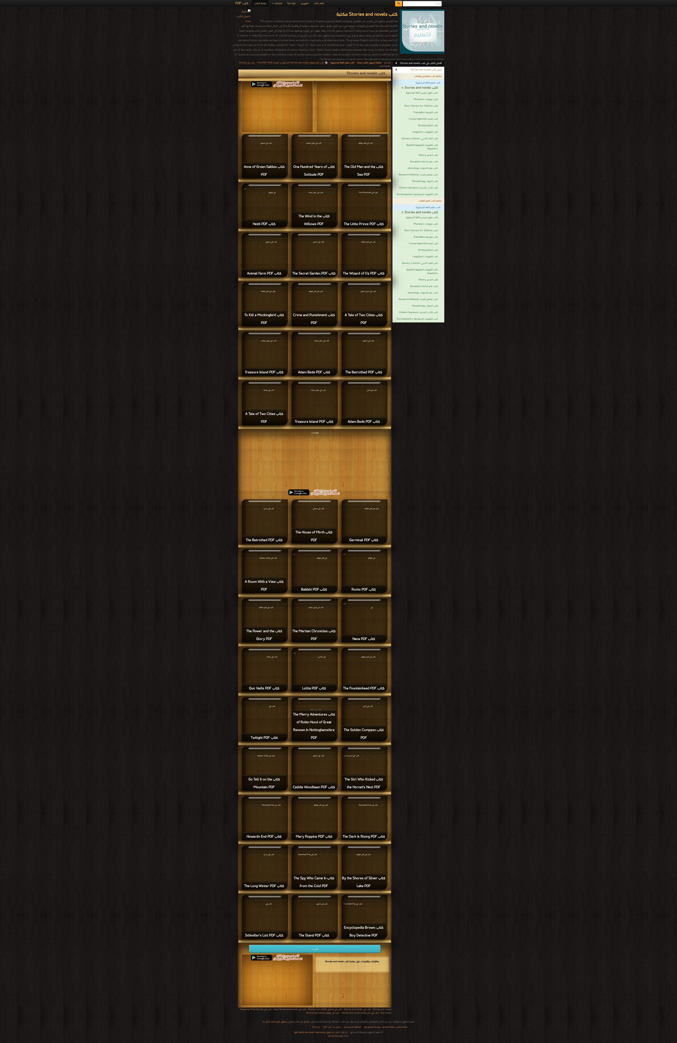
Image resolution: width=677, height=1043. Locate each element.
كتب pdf (327, 1027)
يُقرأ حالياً (291, 3)
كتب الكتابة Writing (428, 125)
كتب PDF (241, 3)
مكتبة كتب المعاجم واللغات (428, 76)
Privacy (316, 1027)
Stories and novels (382, 1009)
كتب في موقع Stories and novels (322, 1013)
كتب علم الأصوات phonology (423, 168)
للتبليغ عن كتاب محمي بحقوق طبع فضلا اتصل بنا (285, 1022)
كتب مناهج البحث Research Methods (418, 175)
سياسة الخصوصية (372, 1027)
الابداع (387, 63)
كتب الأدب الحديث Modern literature (418, 188)
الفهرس (304, 3)
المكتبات (277, 3)
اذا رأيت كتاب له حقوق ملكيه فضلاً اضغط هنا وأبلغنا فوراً (320, 1032)
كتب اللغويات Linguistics (425, 132)
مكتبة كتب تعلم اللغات (430, 201)
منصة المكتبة (388, 1027)
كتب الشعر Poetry (428, 155)
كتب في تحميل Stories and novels (325, 1009)
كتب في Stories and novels (357, 1009)
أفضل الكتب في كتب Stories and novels (421, 63)
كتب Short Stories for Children (421, 106)
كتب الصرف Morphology (425, 181)
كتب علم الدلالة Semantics (424, 162)
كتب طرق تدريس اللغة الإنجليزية (422, 93)
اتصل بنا (336, 1027)
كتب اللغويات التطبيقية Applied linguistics (422, 147)
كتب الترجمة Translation (425, 112)
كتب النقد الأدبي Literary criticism (420, 138)
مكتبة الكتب (260, 3)
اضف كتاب (319, 3)
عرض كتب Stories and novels (426, 70)
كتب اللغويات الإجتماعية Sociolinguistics (417, 194)
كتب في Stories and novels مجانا (289, 1009)
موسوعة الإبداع (335, 1036)
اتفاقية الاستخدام (352, 1027)
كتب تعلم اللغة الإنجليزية (428, 83)
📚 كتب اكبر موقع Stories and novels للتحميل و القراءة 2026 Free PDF (292, 63)
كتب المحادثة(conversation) (423, 119)
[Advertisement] (315, 460)
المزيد (315, 948)
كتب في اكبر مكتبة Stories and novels (360, 1013)
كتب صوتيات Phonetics (426, 99)
